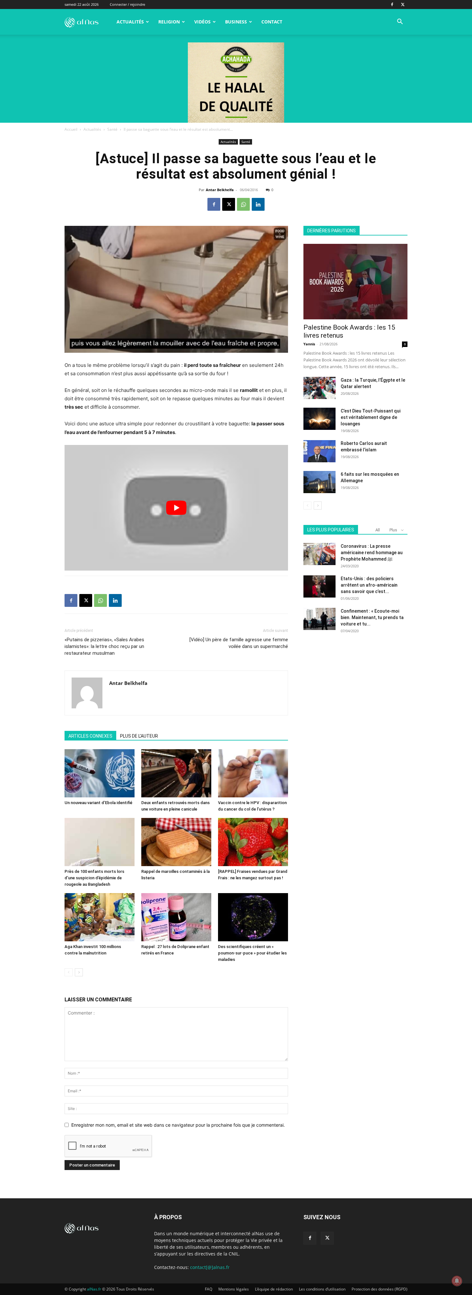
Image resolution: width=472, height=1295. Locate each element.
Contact (271, 22)
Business (236, 22)
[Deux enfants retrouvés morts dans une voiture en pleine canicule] (176, 773)
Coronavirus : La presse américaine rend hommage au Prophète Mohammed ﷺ (372, 553)
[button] (399, 22)
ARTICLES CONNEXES (90, 736)
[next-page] (79, 972)
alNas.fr (94, 1289)
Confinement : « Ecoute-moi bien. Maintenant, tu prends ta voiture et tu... (372, 617)
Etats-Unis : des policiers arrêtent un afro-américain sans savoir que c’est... (369, 585)
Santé (112, 129)
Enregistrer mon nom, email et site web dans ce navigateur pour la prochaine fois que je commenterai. (178, 1125)
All (377, 530)
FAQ (208, 1289)
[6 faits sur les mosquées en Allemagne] (319, 482)
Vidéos (202, 22)
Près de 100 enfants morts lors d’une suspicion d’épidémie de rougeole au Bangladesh (94, 878)
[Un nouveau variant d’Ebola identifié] (100, 773)
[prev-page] (69, 972)
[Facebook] (392, 4)
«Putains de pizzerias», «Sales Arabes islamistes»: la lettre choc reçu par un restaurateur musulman (104, 646)
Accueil (71, 129)
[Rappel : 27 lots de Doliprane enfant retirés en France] (176, 917)
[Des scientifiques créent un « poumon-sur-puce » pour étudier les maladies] (253, 917)
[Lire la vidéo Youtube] (176, 508)
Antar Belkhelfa (220, 189)
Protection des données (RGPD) (379, 1289)
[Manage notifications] (457, 1281)
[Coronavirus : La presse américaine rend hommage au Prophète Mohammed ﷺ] (319, 554)
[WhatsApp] (243, 204)
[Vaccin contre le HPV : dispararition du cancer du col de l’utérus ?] (253, 773)
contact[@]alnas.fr (210, 1267)
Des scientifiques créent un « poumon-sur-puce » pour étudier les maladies (252, 953)
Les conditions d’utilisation (322, 1289)
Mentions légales (233, 1289)
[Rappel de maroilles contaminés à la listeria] (176, 842)
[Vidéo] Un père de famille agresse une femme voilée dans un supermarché (238, 643)
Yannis (309, 343)
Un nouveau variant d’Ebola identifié (98, 802)
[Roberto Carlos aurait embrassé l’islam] (319, 451)
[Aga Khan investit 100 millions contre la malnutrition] (100, 917)
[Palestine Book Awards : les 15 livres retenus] (355, 281)
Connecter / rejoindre (127, 4)
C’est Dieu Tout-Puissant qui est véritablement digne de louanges (370, 417)
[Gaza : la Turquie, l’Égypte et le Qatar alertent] (319, 388)
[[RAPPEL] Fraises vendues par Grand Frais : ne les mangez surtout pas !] (253, 842)
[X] (402, 4)
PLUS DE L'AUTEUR (139, 736)
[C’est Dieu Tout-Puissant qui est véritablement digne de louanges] (319, 419)
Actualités (130, 22)
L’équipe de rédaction (274, 1289)
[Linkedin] (258, 204)
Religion (169, 22)
